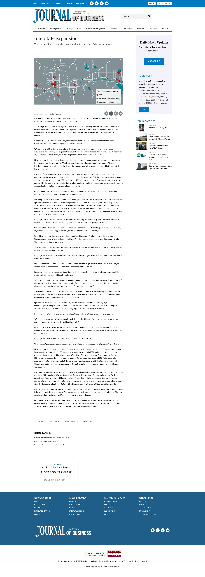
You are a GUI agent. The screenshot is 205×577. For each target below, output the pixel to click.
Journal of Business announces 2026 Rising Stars (159, 157)
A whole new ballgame (158, 127)
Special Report (55, 421)
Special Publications (76, 511)
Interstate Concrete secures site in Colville (49, 445)
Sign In (151, 3)
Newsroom (80, 3)
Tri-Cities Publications (147, 514)
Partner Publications (77, 514)
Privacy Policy (144, 511)
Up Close (37, 508)
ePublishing (115, 566)
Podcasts (140, 29)
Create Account (164, 3)
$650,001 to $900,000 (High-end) (154, 100)
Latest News (40, 421)
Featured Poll (147, 76)
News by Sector (55, 29)
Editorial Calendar (111, 501)
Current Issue (40, 29)
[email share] (121, 113)
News (36, 501)
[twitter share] (111, 113)
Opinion (37, 514)
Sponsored (153, 29)
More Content (77, 498)
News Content (42, 498)
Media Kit (107, 514)
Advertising (108, 508)
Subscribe (57, 3)
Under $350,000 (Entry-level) (153, 91)
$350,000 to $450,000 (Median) (154, 94)
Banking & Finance (71, 421)
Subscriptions (109, 511)
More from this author (54, 480)
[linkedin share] (106, 113)
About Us (45, 3)
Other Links (146, 498)
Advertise (68, 3)
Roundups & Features (73, 29)
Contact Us (143, 505)
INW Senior (165, 29)
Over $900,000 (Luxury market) (154, 103)
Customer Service (114, 498)
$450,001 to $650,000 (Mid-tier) (154, 97)
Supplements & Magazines (95, 29)
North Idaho (87, 421)
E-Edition (113, 29)
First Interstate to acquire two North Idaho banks (51, 438)
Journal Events (127, 29)
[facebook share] (116, 113)
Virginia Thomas (55, 114)
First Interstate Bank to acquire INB (46, 441)
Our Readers (109, 505)
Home (35, 3)
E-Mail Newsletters (76, 505)
